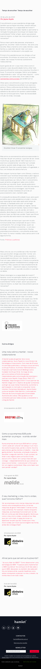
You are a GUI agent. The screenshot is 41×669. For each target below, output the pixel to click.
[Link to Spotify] (18, 628)
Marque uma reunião (20, 643)
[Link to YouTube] (13, 628)
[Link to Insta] (8, 628)
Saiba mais (5, 657)
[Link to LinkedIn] (4, 628)
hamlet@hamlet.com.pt (20, 639)
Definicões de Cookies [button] (29, 662)
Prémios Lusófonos (12, 240)
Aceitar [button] (20, 666)
